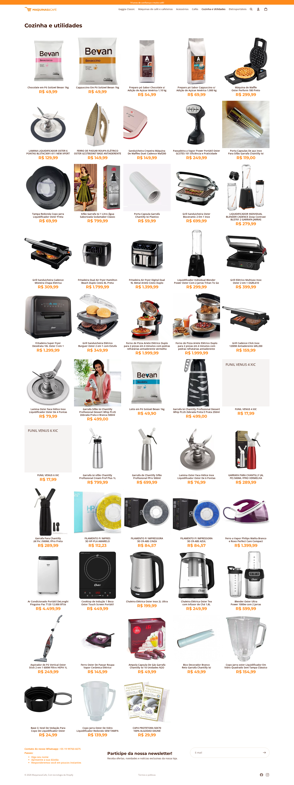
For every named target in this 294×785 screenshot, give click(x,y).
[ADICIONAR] (66, 80)
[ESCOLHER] (264, 80)
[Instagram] (267, 775)
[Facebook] (261, 775)
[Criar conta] (264, 752)
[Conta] (258, 9)
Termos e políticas (147, 774)
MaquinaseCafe (39, 774)
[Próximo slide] (264, 61)
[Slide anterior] (227, 61)
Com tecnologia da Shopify (60, 774)
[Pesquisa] (251, 9)
